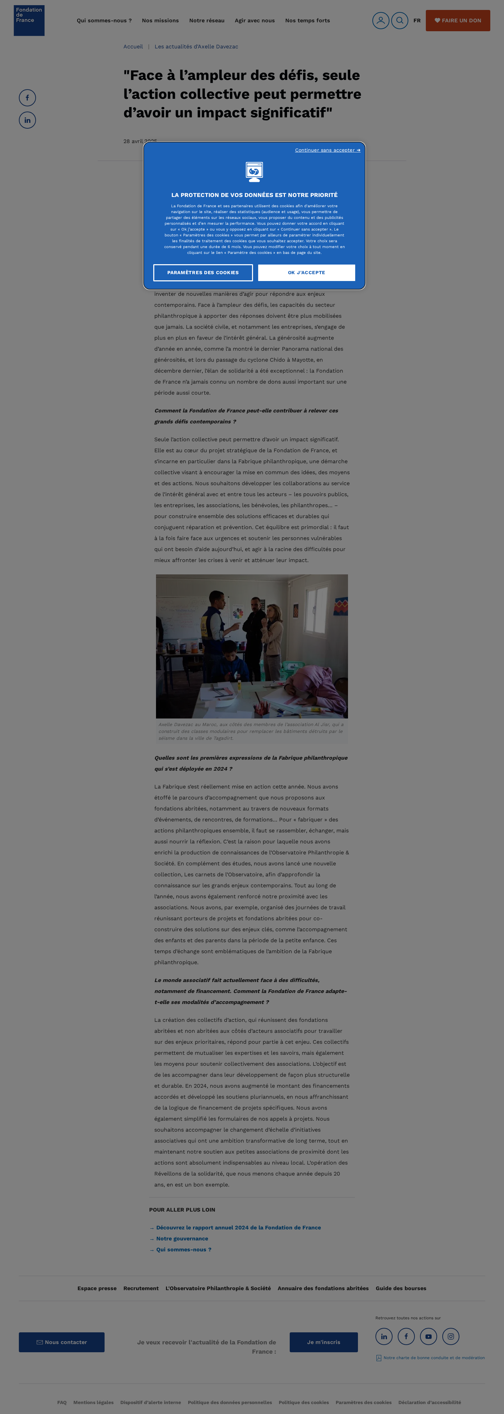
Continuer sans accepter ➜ (328, 150)
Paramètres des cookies (203, 272)
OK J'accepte (306, 272)
